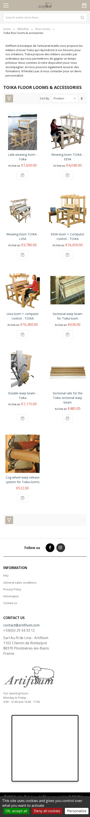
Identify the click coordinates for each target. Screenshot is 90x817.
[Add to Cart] (22, 175)
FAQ (6, 576)
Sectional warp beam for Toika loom (67, 316)
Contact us (10, 603)
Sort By (44, 98)
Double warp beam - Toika (22, 395)
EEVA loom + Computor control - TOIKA (67, 236)
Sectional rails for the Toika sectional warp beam (68, 397)
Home (7, 29)
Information (11, 596)
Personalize (76, 811)
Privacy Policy (12, 589)
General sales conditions (19, 582)
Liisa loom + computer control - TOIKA (23, 316)
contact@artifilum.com (21, 625)
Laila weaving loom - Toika (22, 156)
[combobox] (45, 17)
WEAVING (23, 29)
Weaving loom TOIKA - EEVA (67, 156)
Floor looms (42, 29)
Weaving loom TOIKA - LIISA (22, 236)
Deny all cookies (47, 811)
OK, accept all (16, 811)
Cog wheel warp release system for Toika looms (23, 479)
